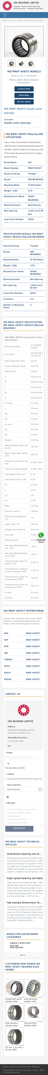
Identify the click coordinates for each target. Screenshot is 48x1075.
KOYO (7, 666)
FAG (6, 653)
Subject (10, 774)
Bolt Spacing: (11, 211)
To (8, 764)
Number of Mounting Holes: (13, 306)
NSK (6, 633)
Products (12, 21)
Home (4, 21)
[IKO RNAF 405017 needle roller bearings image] (24, 46)
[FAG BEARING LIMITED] (7, 5)
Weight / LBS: (11, 191)
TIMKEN (8, 659)
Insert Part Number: (14, 219)
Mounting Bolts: (12, 185)
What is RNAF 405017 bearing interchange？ (24, 81)
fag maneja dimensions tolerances (25, 902)
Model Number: (11, 168)
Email (9, 753)
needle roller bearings (26, 21)
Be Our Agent (24, 102)
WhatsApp (24, 95)
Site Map (27, 1067)
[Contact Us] (41, 537)
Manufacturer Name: (14, 196)
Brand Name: (10, 162)
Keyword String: (12, 174)
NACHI (7, 673)
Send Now (19, 828)
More (22, 955)
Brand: (7, 179)
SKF (6, 640)
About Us (7, 1067)
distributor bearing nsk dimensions (25, 854)
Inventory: (8, 299)
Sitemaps (36, 1067)
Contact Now (24, 89)
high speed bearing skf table (25, 878)
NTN (6, 646)
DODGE (8, 679)
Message (10, 803)
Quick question (14, 785)
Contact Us (17, 1067)
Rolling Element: (12, 205)
